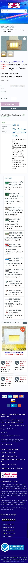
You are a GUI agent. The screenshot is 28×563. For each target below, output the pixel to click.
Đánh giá (4, 132)
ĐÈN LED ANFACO (7, 28)
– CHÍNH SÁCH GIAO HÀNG (9, 456)
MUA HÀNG (11, 104)
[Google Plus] (19, 405)
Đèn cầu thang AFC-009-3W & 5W (14, 352)
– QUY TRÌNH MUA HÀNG (8, 452)
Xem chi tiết (14, 335)
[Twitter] (12, 405)
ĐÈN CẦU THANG (7, 30)
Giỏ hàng (23, 16)
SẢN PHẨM (10, 26)
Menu (2, 19)
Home (2, 26)
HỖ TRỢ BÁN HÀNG (22, 363)
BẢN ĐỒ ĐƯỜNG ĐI (6, 444)
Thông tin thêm (4, 127)
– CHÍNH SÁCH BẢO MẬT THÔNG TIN (12, 468)
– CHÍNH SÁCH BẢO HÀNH (8, 465)
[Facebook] (8, 405)
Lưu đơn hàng (7, 16)
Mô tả (3, 122)
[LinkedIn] (15, 405)
